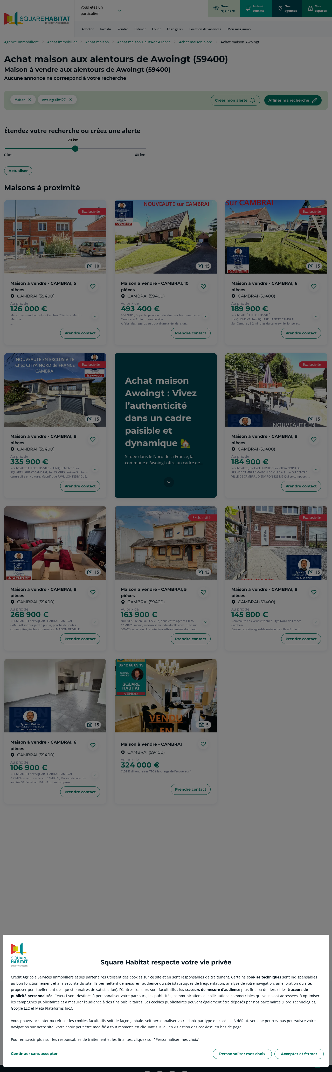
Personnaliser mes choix (242, 1053)
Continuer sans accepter (34, 1053)
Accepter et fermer (299, 1053)
